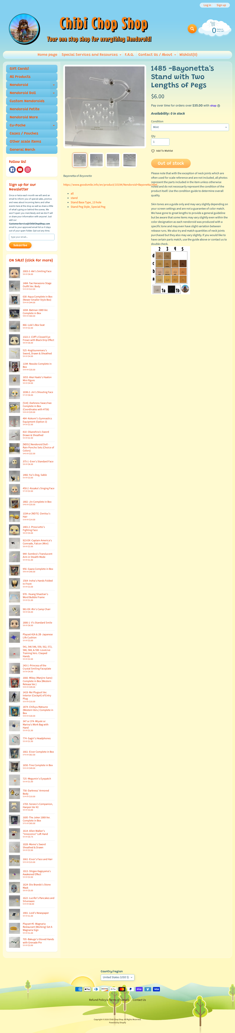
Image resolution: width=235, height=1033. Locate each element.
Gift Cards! (19, 69)
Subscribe (20, 245)
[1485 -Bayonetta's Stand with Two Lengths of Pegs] (79, 160)
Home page (47, 55)
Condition (157, 121)
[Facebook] (12, 169)
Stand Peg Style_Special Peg (88, 207)
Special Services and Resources (92, 56)
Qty (153, 136)
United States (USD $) (116, 977)
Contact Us (139, 1000)
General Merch (22, 150)
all (72, 194)
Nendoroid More (24, 117)
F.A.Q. (129, 55)
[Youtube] (20, 169)
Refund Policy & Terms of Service (109, 1000)
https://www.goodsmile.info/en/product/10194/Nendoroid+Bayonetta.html (110, 185)
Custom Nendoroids (27, 101)
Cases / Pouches (24, 133)
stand (74, 198)
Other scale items (25, 141)
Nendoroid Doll (33, 94)
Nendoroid (33, 86)
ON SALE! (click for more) (31, 260)
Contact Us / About (157, 56)
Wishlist (188, 55)
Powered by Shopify (117, 1022)
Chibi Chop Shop (116, 1019)
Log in (207, 5)
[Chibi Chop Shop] (79, 28)
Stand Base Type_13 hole (86, 202)
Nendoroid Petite (24, 109)
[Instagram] (27, 169)
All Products (20, 77)
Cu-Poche (33, 127)
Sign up (221, 5)
